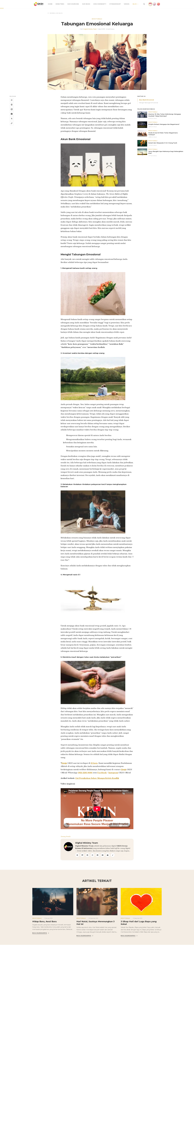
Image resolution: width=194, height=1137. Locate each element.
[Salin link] (12, 123)
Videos (126, 4)
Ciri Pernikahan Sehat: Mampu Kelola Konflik (97, 778)
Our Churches (73, 4)
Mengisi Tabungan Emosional (148, 102)
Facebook (102, 773)
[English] (154, 4)
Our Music (86, 4)
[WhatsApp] (12, 100)
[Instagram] (12, 109)
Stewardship (115, 4)
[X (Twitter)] (12, 119)
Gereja (64, 763)
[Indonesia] (150, 4)
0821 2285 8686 (85, 773)
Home (50, 4)
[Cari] (144, 4)
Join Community (99, 4)
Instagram (113, 773)
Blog (135, 4)
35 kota (94, 763)
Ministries (60, 4)
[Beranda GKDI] (38, 4)
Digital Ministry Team (90, 29)
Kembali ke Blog (56, 13)
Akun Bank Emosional (146, 100)
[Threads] (12, 105)
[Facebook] (12, 114)
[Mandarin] (158, 4)
